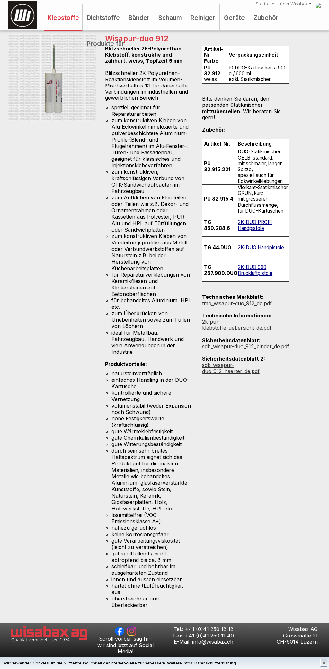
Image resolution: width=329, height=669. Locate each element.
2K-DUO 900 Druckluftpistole (255, 270)
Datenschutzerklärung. (215, 663)
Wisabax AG (22, 15)
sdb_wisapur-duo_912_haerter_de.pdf (231, 368)
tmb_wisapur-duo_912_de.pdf (237, 303)
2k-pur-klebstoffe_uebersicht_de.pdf (236, 324)
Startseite (265, 3)
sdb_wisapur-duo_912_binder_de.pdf (245, 346)
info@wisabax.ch (212, 641)
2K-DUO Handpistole (261, 247)
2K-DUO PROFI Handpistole (255, 225)
